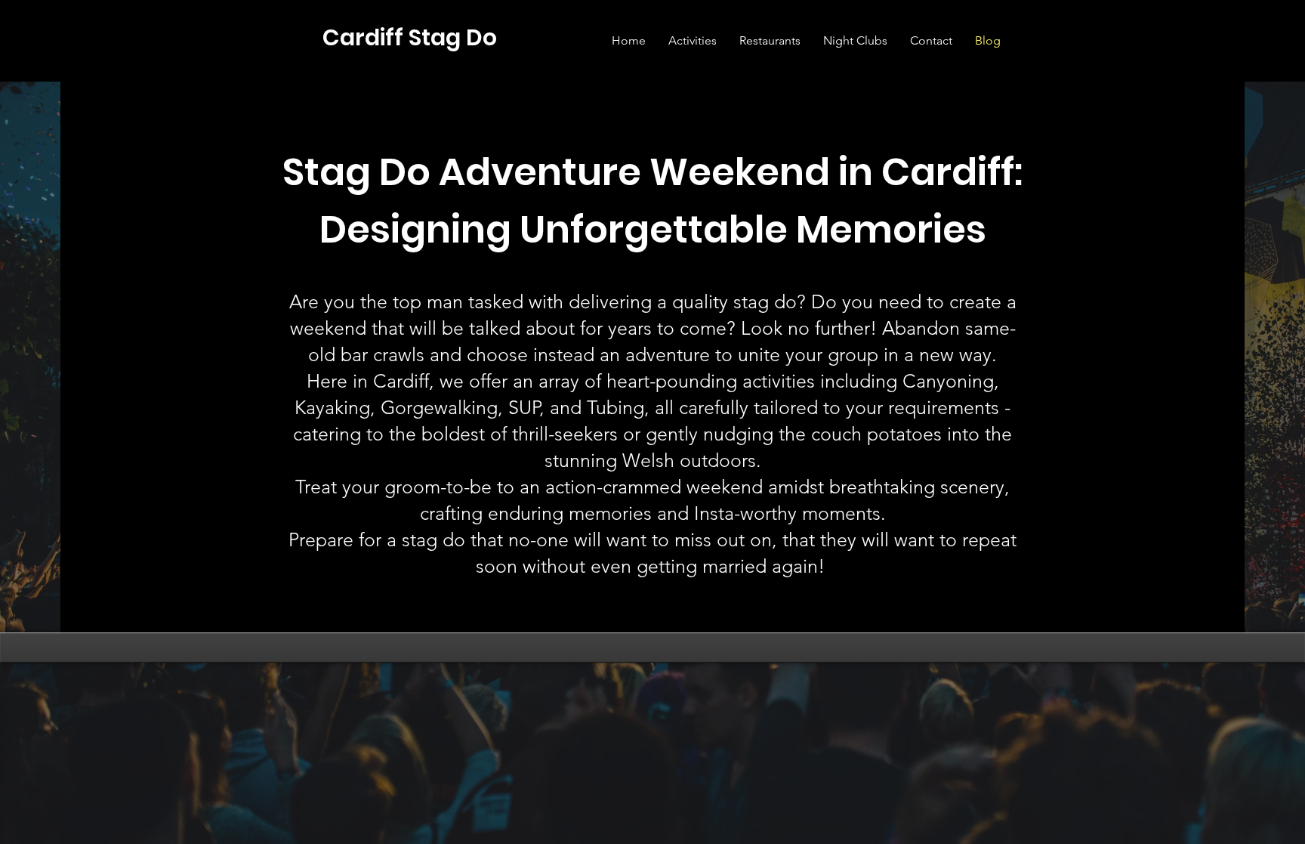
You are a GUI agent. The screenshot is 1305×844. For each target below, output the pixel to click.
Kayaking (332, 407)
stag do (765, 301)
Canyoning (948, 380)
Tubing (615, 407)
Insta (714, 513)
